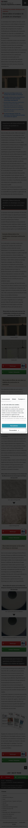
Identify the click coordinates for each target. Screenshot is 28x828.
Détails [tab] (14, 399)
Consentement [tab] (6, 399)
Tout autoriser (14, 425)
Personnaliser (13, 430)
